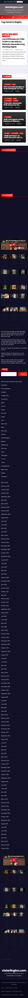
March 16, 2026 (9, 107)
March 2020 (4, 630)
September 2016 (5, 778)
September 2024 (5, 514)
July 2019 (4, 658)
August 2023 (4, 560)
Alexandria (5, 34)
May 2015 (3, 834)
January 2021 (5, 602)
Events (13, 84)
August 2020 (4, 612)
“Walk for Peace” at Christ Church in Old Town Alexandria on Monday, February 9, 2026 (13, 354)
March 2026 (4, 482)
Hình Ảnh (3, 413)
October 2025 (5, 493)
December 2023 (5, 546)
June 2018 (4, 704)
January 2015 (5, 848)
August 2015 (4, 823)
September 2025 (5, 496)
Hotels (3, 416)
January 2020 (5, 637)
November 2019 (5, 644)
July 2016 (4, 785)
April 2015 (4, 838)
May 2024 (4, 528)
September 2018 (5, 693)
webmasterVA (19, 49)
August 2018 (4, 697)
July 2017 (4, 743)
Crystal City (4, 399)
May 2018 (4, 707)
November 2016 (5, 771)
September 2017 (5, 736)
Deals (2, 402)
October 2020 (5, 605)
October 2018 (5, 690)
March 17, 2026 (9, 91)
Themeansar (14, 984)
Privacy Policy (15, 994)
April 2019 (4, 669)
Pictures (3, 434)
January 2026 (5, 489)
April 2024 (4, 532)
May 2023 (4, 570)
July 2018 (4, 700)
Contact (16, 987)
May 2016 (4, 792)
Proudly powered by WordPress (9, 982)
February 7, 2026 (9, 140)
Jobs (2, 420)
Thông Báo (15, 100)
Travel (3, 462)
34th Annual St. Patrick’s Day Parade (11, 381)
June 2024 (4, 524)
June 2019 (4, 662)
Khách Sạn (4, 423)
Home (2, 987)
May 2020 (4, 623)
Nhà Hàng (4, 431)
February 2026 (5, 486)
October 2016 (5, 774)
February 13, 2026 (10, 123)
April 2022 (4, 584)
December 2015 (5, 809)
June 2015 (4, 831)
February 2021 (5, 598)
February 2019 (5, 676)
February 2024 (5, 539)
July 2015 (3, 827)
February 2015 (5, 845)
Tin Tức (15, 34)
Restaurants (4, 445)
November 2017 (5, 729)
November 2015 (5, 813)
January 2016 (5, 806)
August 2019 (4, 655)
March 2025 (4, 503)
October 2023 (5, 553)
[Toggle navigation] (13, 17)
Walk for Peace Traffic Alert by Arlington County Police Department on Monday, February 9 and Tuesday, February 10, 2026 (13, 361)
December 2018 (5, 683)
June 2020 (4, 619)
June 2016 (4, 788)
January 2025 (5, 510)
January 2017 (5, 764)
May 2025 (4, 500)
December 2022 (5, 581)
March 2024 (4, 535)
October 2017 (5, 732)
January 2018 (5, 721)
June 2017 (4, 746)
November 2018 (5, 686)
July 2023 (4, 563)
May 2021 (3, 595)
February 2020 (5, 634)
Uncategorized (6, 36)
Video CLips (4, 469)
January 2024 (5, 542)
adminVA (17, 91)
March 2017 (4, 757)
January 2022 (5, 588)
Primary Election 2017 (16, 991)
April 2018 (4, 711)
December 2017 (5, 725)
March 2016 (4, 799)
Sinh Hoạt (4, 448)
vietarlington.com (14, 7)
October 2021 (5, 591)
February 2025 (5, 507)
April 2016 (4, 795)
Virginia (3, 473)
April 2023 (4, 574)
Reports (3, 441)
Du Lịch (3, 406)
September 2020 (5, 609)
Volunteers (4, 476)
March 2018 (4, 714)
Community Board (9, 987)
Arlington (3, 392)
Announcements (7, 98)
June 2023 (4, 567)
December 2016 (5, 767)
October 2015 (5, 816)
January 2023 (5, 577)
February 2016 (5, 802)
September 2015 (5, 820)
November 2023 (5, 549)
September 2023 (5, 556)
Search (4, 369)
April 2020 (4, 627)
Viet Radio (21, 994)
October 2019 (5, 648)
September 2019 (5, 651)
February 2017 (5, 760)
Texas (2, 452)
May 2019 (4, 665)
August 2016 (4, 781)
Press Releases (7, 100)
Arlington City (7, 84)
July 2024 (4, 521)
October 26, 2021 (8, 49)
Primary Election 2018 (6, 994)
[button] (23, 17)
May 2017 (4, 750)
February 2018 (5, 718)
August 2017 (4, 739)
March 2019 (4, 672)
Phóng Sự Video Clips (6, 991)
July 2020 (4, 616)
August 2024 (4, 517)
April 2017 (4, 753)
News (10, 34)
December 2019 (5, 641)
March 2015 (4, 841)
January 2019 (5, 679)
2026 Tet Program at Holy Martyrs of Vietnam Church (14, 121)
